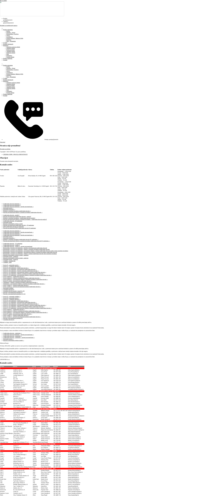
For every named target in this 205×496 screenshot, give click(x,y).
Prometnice (9, 55)
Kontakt (5, 60)
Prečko (8, 31)
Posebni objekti (10, 57)
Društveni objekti (10, 52)
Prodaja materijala (7, 58)
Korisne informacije (8, 44)
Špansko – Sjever (10, 32)
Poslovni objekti (10, 50)
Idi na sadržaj (3, 0)
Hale (7, 54)
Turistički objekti (10, 51)
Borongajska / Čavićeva (12, 34)
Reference (5, 45)
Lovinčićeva (9, 37)
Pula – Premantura (11, 41)
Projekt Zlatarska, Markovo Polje (14, 38)
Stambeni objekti (10, 48)
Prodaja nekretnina (8, 29)
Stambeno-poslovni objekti (13, 47)
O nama (5, 42)
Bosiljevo (8, 39)
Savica (8, 35)
